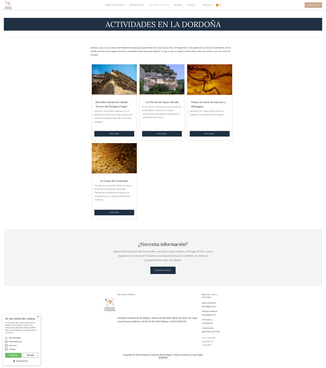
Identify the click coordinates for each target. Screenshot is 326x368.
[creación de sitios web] (163, 358)
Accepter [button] (13, 355)
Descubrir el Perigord (159, 5)
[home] (8, 5)
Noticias (178, 5)
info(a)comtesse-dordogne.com (210, 313)
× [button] (38, 317)
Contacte (207, 5)
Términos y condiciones (207, 321)
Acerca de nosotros (114, 5)
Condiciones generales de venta (211, 330)
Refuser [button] (30, 355)
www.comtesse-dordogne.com (209, 304)
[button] (191, 5)
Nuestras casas (137, 5)
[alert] (22, 339)
